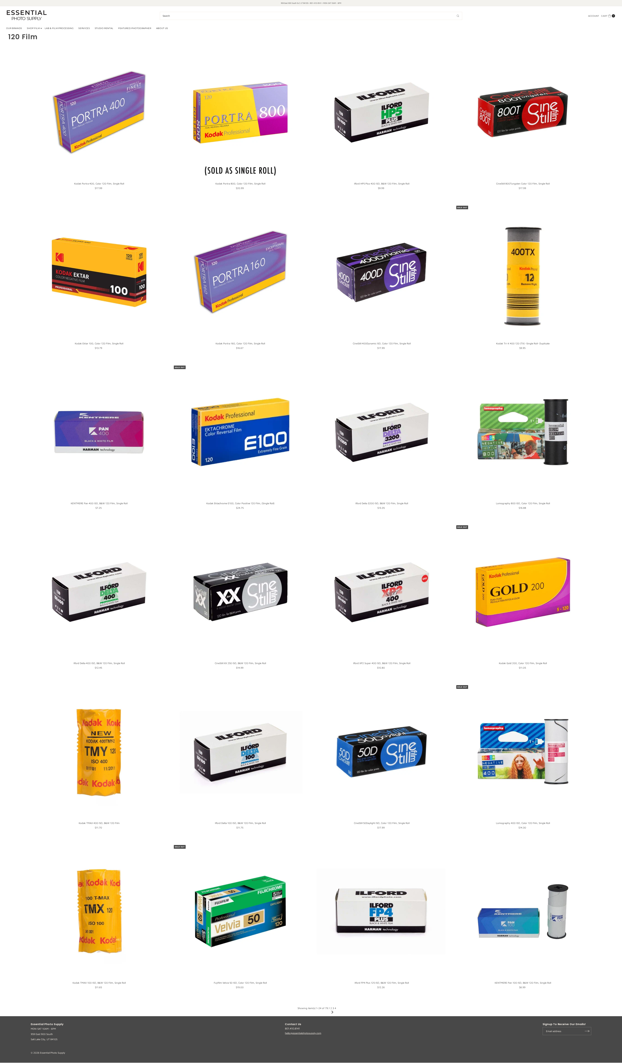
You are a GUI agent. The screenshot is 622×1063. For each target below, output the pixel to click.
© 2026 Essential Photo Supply (48, 1052)
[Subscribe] (587, 1031)
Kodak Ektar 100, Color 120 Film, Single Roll (99, 343)
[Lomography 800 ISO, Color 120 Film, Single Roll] (523, 432)
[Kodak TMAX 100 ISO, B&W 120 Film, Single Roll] (99, 911)
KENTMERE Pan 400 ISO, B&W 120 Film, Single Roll (99, 503)
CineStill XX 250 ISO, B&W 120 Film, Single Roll (240, 663)
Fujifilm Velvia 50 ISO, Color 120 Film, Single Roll (240, 982)
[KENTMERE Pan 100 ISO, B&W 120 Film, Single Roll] (523, 911)
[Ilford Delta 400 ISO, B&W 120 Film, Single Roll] (99, 592)
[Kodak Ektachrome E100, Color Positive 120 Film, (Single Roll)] (240, 432)
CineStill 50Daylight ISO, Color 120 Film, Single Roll (381, 823)
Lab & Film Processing (59, 28)
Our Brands (14, 28)
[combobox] (311, 16)
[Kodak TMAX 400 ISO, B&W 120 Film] (99, 752)
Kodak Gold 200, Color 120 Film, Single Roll (523, 663)
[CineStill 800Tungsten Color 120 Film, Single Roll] (523, 112)
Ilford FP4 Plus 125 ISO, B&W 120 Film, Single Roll (382, 982)
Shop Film (33, 28)
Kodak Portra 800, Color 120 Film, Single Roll (240, 183)
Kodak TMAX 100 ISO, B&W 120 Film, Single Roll (99, 982)
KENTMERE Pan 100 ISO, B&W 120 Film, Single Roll (523, 982)
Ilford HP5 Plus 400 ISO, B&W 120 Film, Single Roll (381, 183)
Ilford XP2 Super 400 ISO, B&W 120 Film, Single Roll (381, 663)
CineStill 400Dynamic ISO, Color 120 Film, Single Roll (382, 343)
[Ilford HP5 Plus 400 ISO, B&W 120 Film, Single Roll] (381, 112)
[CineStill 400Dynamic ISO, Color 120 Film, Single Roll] (381, 272)
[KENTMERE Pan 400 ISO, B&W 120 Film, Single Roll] (99, 432)
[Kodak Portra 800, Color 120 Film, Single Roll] (240, 112)
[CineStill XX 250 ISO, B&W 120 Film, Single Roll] (240, 592)
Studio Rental (104, 28)
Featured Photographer (134, 28)
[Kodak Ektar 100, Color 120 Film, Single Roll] (99, 272)
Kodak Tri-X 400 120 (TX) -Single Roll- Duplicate (523, 343)
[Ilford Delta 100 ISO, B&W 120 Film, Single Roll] (240, 752)
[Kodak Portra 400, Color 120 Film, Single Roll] (99, 112)
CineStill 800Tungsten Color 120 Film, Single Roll (523, 183)
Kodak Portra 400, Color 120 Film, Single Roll (99, 183)
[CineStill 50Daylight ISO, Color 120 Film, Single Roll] (381, 752)
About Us (162, 28)
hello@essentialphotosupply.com (303, 1033)
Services (84, 28)
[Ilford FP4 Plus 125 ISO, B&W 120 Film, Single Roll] (381, 911)
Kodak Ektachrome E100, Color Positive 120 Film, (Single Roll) (240, 503)
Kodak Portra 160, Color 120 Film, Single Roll (240, 343)
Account (593, 16)
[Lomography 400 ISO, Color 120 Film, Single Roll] (523, 752)
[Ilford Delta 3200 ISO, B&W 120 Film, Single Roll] (381, 432)
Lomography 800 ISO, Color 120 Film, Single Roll (523, 503)
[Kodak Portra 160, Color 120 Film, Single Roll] (240, 272)
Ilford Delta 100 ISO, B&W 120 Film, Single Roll (240, 823)
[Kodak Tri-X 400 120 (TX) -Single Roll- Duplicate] (523, 272)
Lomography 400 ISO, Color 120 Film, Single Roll (523, 823)
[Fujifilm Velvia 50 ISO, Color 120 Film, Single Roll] (240, 911)
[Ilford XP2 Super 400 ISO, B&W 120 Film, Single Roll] (381, 592)
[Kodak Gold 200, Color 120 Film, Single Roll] (523, 592)
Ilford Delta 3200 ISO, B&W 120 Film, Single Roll (381, 503)
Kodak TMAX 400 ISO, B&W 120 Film (99, 823)
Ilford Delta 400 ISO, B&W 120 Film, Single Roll (99, 663)
